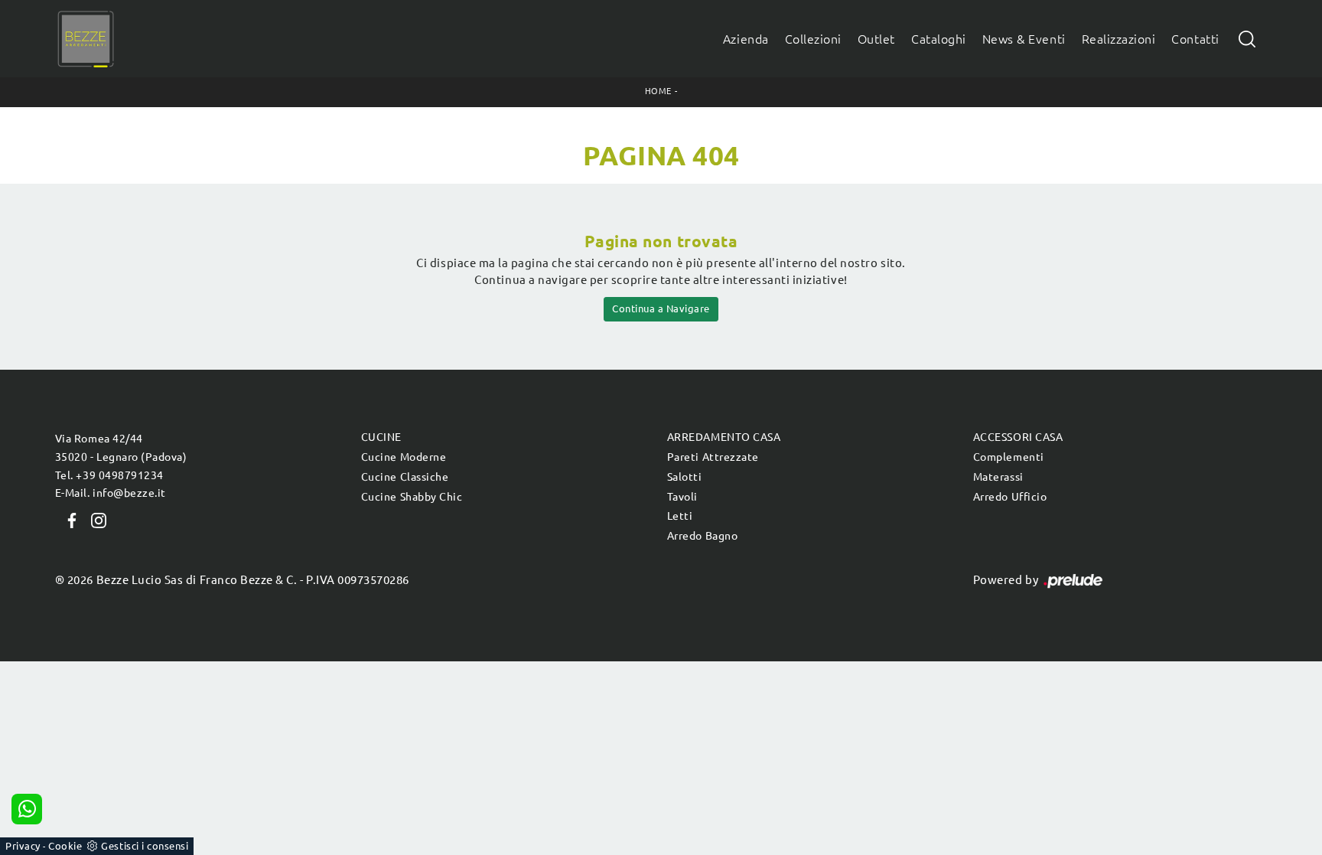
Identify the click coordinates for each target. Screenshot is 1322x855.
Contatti (1195, 39)
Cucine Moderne (403, 457)
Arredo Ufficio (1010, 497)
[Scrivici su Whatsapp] (26, 809)
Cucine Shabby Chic (411, 497)
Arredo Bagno (702, 536)
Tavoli (682, 497)
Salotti (684, 477)
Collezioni (813, 39)
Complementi (1008, 457)
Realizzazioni (1119, 39)
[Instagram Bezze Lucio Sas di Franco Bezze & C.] (94, 519)
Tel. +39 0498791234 (109, 475)
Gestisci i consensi (144, 845)
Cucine (381, 437)
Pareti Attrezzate (713, 457)
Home (658, 91)
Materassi (998, 477)
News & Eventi (1024, 39)
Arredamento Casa (723, 437)
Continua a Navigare (661, 308)
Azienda (746, 39)
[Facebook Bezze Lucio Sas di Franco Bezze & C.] (69, 519)
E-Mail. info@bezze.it (110, 493)
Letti (680, 516)
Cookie (65, 845)
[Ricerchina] (1247, 38)
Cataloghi (938, 39)
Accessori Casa (1018, 437)
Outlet (876, 39)
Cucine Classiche (404, 477)
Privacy (23, 845)
